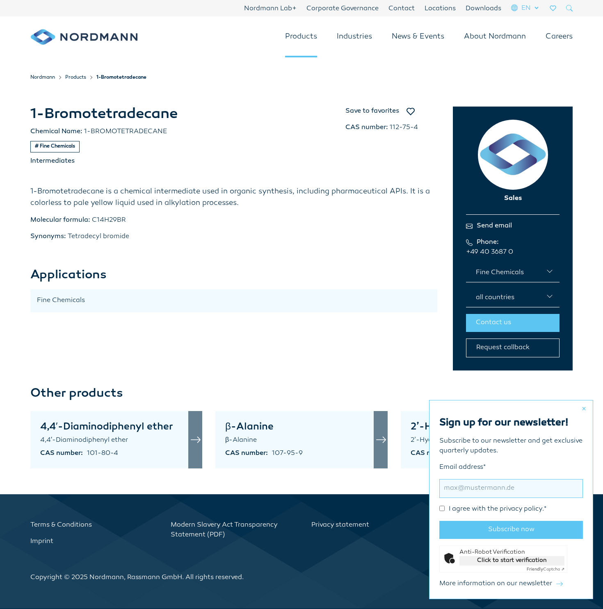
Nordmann (42, 77)
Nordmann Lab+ (270, 8)
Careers (559, 37)
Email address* (492, 488)
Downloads (483, 8)
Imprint (41, 541)
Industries (354, 37)
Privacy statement (340, 525)
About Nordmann (495, 37)
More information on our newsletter (495, 583)
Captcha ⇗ (545, 569)
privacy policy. (522, 509)
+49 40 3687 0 (489, 252)
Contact (401, 8)
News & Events (418, 37)
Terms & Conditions (61, 525)
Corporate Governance (342, 8)
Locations (440, 8)
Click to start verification (512, 560)
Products (301, 37)
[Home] (83, 37)
